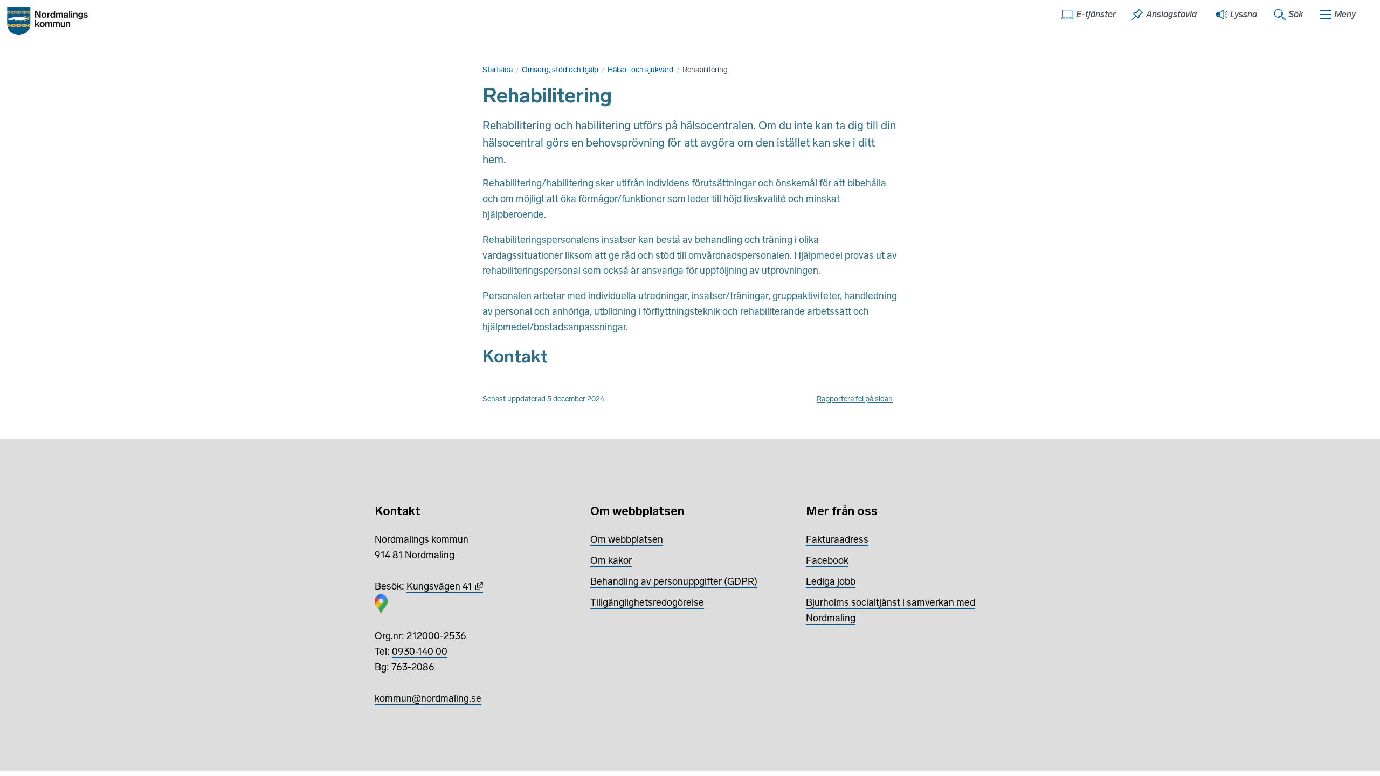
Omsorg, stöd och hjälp (560, 69)
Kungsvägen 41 (444, 586)
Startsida (497, 69)
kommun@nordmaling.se (428, 698)
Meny (1345, 14)
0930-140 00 (419, 651)
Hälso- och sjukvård (640, 69)
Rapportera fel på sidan (855, 399)
